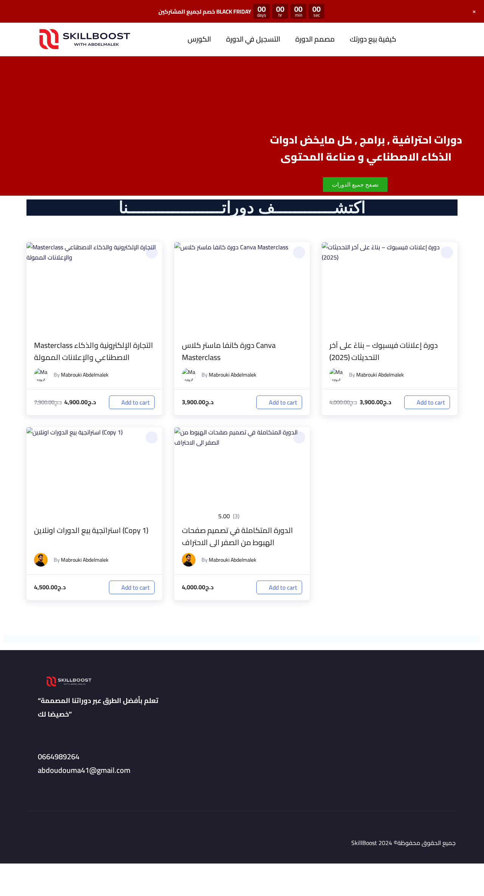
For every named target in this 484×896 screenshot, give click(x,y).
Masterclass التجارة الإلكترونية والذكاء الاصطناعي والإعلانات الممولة (93, 351)
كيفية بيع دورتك (373, 39)
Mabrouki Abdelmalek (85, 375)
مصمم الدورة (315, 39)
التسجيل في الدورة (253, 39)
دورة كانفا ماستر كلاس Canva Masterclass (229, 351)
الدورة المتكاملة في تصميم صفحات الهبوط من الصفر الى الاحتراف (237, 536)
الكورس (199, 39)
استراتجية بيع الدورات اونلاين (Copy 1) (91, 530)
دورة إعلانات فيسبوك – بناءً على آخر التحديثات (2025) (383, 351)
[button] (152, 252)
